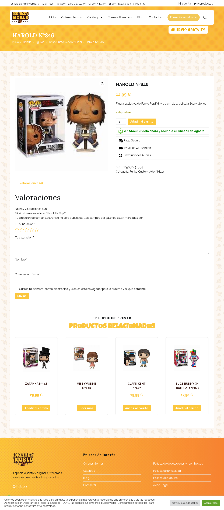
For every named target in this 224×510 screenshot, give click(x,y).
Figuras (39, 42)
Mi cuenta (184, 3)
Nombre (21, 259)
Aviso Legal (160, 485)
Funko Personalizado (183, 17)
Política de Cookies (165, 478)
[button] (102, 83)
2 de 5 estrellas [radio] (22, 230)
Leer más (86, 408)
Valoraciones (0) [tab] (31, 183)
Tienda (26, 42)
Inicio (52, 17)
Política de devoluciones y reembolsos (178, 463)
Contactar (155, 17)
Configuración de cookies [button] (185, 503)
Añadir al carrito (141, 121)
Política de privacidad (167, 470)
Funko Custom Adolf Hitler (65, 42)
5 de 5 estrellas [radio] (36, 230)
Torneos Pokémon (120, 17)
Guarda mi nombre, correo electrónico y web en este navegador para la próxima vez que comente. (82, 289)
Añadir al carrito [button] (36, 408)
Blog (140, 17)
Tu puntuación (25, 224)
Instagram (22, 486)
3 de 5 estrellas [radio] (27, 230)
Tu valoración (24, 237)
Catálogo (93, 17)
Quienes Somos (71, 17)
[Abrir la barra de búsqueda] (205, 17)
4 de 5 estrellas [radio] (32, 230)
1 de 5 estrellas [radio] (17, 230)
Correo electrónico (27, 274)
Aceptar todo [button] (211, 503)
